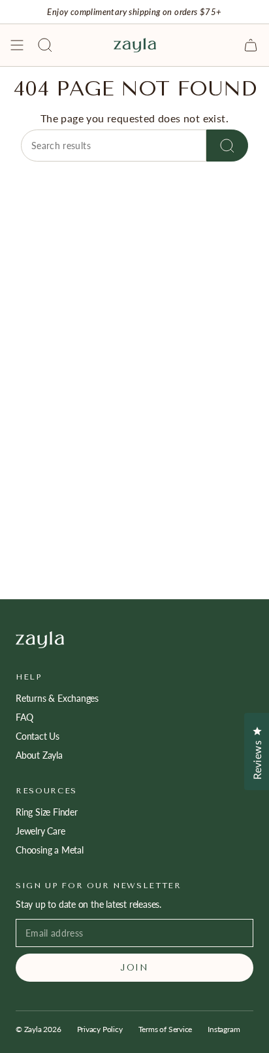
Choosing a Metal (50, 849)
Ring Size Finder (47, 812)
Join (134, 968)
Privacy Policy (100, 1029)
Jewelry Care (40, 831)
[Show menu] (17, 45)
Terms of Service (165, 1029)
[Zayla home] (134, 639)
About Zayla (39, 755)
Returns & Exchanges (57, 698)
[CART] (250, 45)
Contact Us (37, 736)
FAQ (24, 717)
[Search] (227, 145)
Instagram (224, 1029)
